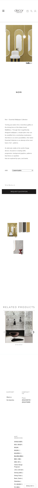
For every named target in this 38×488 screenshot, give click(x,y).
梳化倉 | (16, 447)
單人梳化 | (17, 487)
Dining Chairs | (18, 475)
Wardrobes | (17, 481)
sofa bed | (20, 469)
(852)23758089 (26, 402)
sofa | (15, 469)
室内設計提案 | (18, 441)
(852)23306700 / (26, 400)
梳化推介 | (17, 450)
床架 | (15, 462)
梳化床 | (20, 444)
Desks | (20, 478)
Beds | (16, 478)
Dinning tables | (18, 472)
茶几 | (19, 462)
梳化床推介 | (17, 453)
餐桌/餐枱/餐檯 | (18, 456)
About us (9, 397)
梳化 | (15, 444)
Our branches (10, 400)
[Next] (33, 332)
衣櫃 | (19, 459)
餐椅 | (15, 459)
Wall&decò (10, 185)
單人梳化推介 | (18, 484)
